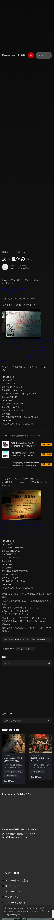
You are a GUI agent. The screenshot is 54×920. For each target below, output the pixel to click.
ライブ (20, 649)
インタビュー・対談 (13, 772)
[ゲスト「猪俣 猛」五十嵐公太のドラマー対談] (13, 743)
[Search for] (27, 663)
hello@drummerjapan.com (14, 837)
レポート (29, 649)
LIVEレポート (8, 252)
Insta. (10, 794)
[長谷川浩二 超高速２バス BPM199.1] (40, 743)
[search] (49, 663)
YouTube (21, 794)
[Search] (31, 55)
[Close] (48, 911)
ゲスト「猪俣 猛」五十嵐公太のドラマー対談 (13, 759)
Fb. (29, 794)
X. (3, 794)
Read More (9, 781)
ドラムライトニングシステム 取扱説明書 (30, 639)
